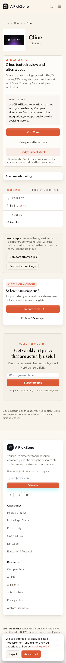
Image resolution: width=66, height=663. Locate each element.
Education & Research (20, 551)
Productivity (14, 528)
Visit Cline (33, 132)
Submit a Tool (15, 592)
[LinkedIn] (19, 495)
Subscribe (33, 485)
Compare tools (30, 308)
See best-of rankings (23, 266)
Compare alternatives (33, 142)
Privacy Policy (15, 600)
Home (6, 23)
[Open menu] (59, 6)
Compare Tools (16, 569)
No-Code (13, 543)
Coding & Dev (15, 535)
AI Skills (11, 576)
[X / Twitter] (10, 495)
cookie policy (40, 646)
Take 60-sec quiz (35, 318)
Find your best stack (33, 151)
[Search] (51, 6)
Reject (13, 654)
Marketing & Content (19, 520)
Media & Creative (17, 512)
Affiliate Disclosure (18, 607)
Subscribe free (33, 382)
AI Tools (18, 23)
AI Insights (13, 584)
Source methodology (19, 176)
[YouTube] (27, 495)
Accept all (31, 654)
